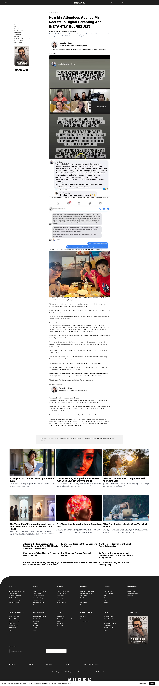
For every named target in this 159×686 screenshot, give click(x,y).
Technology (17, 34)
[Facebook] (18, 70)
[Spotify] (27, 70)
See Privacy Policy (66, 683)
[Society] (30, 37)
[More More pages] (37, 604)
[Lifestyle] (30, 29)
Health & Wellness (19, 30)
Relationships (18, 32)
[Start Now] (32, 485)
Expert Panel (18, 42)
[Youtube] (24, 70)
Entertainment (18, 38)
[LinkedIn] (21, 70)
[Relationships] (30, 33)
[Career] (30, 23)
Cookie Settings (142, 683)
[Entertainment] (30, 39)
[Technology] (30, 35)
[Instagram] (16, 70)
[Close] (157, 683)
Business (16, 21)
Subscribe (113, 2)
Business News (18, 40)
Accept (152, 683)
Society (16, 36)
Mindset (16, 26)
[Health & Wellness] (30, 31)
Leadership (17, 24)
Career (16, 23)
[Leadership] (30, 25)
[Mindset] (30, 27)
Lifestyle (16, 28)
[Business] (30, 21)
